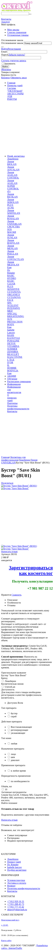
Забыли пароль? (17, 54)
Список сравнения (16, 32)
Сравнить (16, 595)
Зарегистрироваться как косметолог (31, 570)
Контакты (12, 891)
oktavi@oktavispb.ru (17, 909)
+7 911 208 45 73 (15, 904)
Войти (4, 49)
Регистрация (14, 49)
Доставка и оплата (16, 883)
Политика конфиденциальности (23, 888)
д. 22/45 (4, 925)
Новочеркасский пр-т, (10, 920)
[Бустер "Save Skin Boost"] (15, 488)
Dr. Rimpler (12, 864)
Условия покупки (16, 880)
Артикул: (6, 554)
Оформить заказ (18, 77)
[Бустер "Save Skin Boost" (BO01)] (19, 485)
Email (4, 51)
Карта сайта (6, 940)
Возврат (11, 885)
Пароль (5, 54)
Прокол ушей (14, 862)
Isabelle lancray (14, 867)
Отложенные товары (17, 35)
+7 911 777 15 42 (15, 907)
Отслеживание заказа (12, 43)
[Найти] (30, 14)
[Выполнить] (2, 46)
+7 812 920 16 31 (15, 901)
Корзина (5, 77)
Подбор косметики (16, 870)
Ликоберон (12, 859)
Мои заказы (13, 29)
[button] (7, 483)
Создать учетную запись (13, 60)
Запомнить (9, 63)
